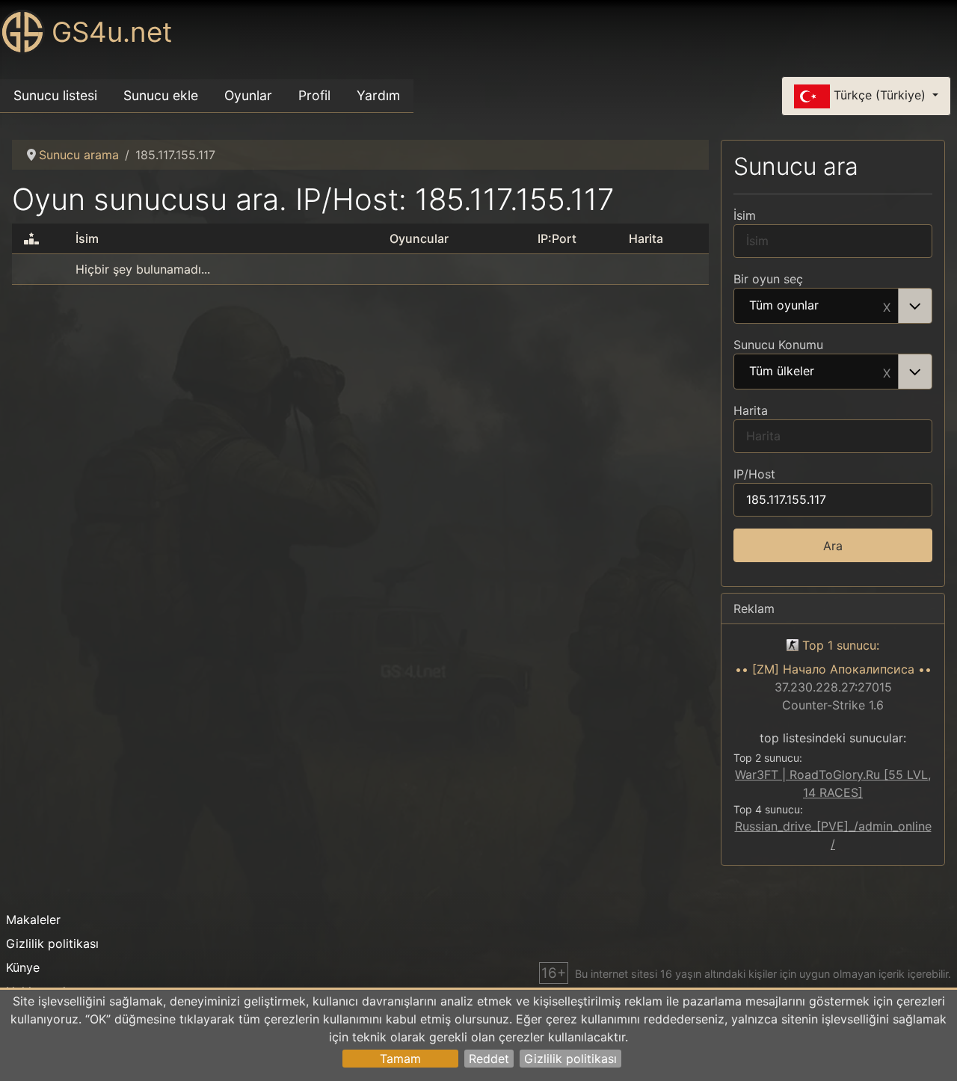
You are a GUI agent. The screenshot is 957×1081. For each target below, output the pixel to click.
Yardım (378, 95)
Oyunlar (248, 95)
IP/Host (754, 473)
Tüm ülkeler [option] (781, 371)
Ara (833, 545)
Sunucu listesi (55, 95)
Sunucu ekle (160, 95)
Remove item (886, 305)
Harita (750, 410)
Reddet (489, 1058)
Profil (314, 95)
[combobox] (832, 306)
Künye (23, 967)
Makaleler (33, 919)
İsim (744, 215)
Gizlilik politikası (570, 1058)
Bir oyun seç (768, 278)
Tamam (400, 1058)
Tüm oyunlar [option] (784, 306)
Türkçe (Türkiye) (879, 94)
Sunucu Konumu (778, 344)
